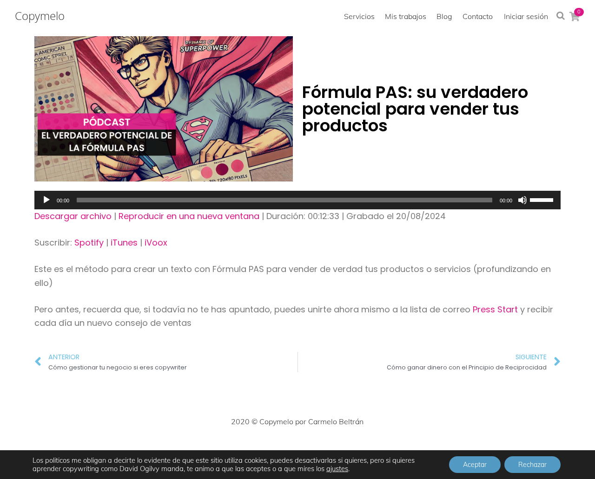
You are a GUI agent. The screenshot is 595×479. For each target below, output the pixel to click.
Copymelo (40, 15)
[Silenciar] (522, 200)
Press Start (496, 309)
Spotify (89, 242)
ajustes (337, 469)
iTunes (124, 242)
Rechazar (532, 464)
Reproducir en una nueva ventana (189, 216)
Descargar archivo (73, 216)
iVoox (156, 242)
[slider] (543, 199)
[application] (297, 200)
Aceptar (475, 464)
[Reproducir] (46, 200)
